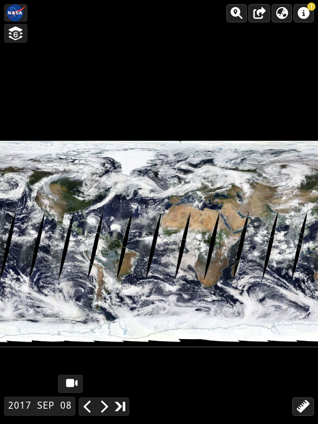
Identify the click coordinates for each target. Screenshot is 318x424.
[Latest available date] (120, 406)
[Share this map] (259, 13)
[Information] (304, 13)
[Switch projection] (282, 13)
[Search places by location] (236, 13)
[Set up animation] (70, 384)
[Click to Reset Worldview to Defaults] (15, 13)
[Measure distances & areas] (303, 407)
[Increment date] (104, 407)
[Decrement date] (87, 407)
